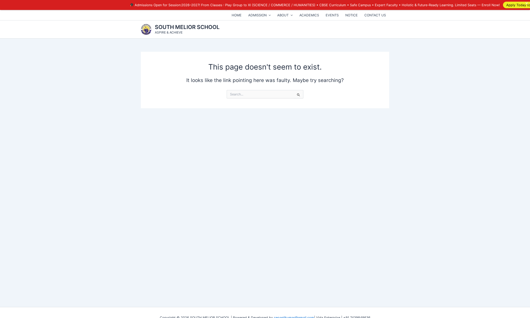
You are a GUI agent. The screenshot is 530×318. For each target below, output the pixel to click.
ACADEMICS (309, 15)
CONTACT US (375, 15)
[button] (269, 15)
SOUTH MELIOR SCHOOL (187, 27)
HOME (237, 15)
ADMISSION (257, 15)
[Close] (526, 3)
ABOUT (283, 15)
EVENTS (332, 15)
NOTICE (351, 15)
